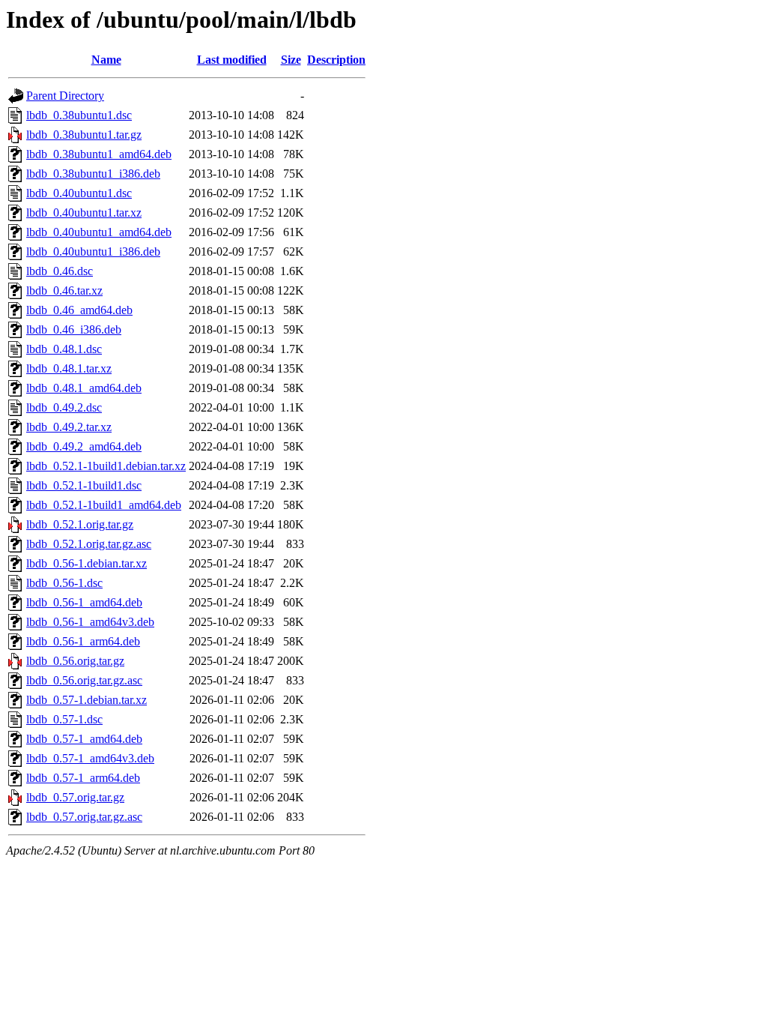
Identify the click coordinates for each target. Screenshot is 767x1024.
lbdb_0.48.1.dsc (64, 349)
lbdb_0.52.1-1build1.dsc (84, 485)
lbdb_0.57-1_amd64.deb (84, 738)
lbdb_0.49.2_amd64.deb (84, 446)
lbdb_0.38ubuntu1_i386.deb (93, 173)
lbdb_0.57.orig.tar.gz (75, 797)
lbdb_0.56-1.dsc (64, 582)
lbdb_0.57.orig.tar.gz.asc (84, 816)
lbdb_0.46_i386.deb (73, 329)
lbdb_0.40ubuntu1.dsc (79, 193)
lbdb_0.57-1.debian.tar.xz (86, 699)
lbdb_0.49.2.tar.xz (69, 427)
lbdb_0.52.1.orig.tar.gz (79, 524)
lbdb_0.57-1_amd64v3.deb (90, 758)
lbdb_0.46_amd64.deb (79, 310)
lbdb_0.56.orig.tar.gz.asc (84, 680)
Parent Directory (65, 95)
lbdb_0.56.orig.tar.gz (75, 660)
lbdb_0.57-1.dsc (64, 719)
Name (106, 59)
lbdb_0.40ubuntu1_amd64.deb (99, 232)
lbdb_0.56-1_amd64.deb (84, 602)
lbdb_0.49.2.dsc (64, 407)
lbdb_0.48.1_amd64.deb (84, 388)
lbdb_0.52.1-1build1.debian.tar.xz (106, 466)
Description (336, 59)
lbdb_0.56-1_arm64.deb (83, 641)
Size (291, 59)
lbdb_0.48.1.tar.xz (69, 368)
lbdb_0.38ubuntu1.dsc (79, 115)
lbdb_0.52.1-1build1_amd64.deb (103, 505)
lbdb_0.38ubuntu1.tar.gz (84, 134)
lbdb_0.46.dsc (59, 271)
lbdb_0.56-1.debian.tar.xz (86, 563)
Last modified (232, 59)
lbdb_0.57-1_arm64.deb (83, 777)
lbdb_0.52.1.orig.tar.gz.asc (88, 543)
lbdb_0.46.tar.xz (64, 290)
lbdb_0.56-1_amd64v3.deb (90, 621)
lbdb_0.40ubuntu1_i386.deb (93, 251)
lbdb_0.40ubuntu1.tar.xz (84, 212)
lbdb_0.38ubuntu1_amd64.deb (99, 154)
